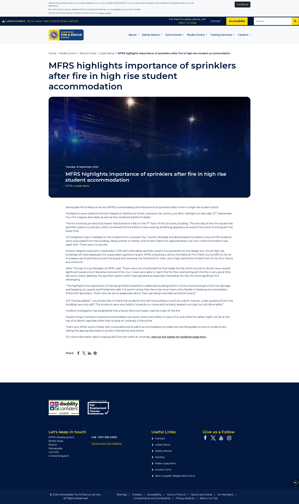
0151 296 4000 (107, 437)
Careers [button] (243, 34)
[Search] (295, 21)
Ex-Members (225, 494)
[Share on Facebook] (78, 353)
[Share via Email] (101, 353)
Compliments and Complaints (152, 498)
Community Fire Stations (106, 443)
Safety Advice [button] (151, 34)
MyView (160, 457)
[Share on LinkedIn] (89, 353)
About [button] (132, 34)
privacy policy (105, 13)
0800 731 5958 (187, 22)
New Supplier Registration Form (175, 475)
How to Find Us (176, 494)
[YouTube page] (221, 437)
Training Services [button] (221, 34)
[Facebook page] (205, 437)
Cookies (137, 494)
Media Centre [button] (196, 34)
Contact (216, 21)
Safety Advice (163, 450)
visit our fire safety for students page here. (178, 336)
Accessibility (237, 21)
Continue (242, 4)
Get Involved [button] (173, 34)
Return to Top (209, 498)
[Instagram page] (229, 437)
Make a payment (165, 463)
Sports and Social (201, 494)
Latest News (82, 185)
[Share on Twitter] (84, 353)
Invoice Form (163, 469)
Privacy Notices (185, 498)
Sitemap (122, 494)
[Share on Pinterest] (95, 353)
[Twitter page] (213, 437)
